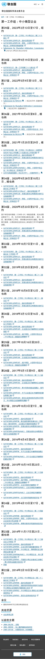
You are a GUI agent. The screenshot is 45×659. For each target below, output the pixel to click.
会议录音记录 (8, 614)
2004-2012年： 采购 (11, 624)
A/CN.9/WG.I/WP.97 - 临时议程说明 (17, 419)
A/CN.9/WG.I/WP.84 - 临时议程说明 (17, 544)
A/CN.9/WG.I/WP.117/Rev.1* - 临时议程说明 (20, 191)
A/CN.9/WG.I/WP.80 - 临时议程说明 (17, 583)
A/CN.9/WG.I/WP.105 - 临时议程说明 (17, 355)
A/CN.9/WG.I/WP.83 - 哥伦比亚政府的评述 (19, 595)
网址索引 (6, 640)
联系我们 (15, 640)
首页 (2, 17)
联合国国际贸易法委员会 (13, 11)
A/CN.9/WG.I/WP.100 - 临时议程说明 (17, 380)
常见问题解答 (35, 640)
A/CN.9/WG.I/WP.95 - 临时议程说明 (17, 449)
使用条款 (32, 645)
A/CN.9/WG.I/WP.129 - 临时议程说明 (17, 40)
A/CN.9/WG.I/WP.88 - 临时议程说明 (17, 516)
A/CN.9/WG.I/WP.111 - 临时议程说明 (17, 303)
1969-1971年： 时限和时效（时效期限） (18, 629)
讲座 (5, 564)
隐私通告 (22, 645)
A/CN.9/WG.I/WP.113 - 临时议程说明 (17, 280)
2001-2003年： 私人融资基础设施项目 (17, 627)
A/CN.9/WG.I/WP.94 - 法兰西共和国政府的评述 (21, 497)
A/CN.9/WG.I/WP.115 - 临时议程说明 (17, 256)
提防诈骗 (13, 645)
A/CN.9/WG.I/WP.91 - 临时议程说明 (17, 477)
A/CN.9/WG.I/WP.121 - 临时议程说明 (17, 155)
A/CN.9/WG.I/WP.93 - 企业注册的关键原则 (19, 485)
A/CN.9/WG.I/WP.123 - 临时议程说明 (17, 127)
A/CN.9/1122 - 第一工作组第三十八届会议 (19, 67)
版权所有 (25, 640)
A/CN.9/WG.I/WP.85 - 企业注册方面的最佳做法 (21, 547)
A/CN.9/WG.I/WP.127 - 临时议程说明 (17, 70)
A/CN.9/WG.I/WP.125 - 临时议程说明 (17, 93)
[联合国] (9, 4)
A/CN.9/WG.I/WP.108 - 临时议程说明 (17, 326)
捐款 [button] (23, 654)
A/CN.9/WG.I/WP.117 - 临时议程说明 (17, 228)
